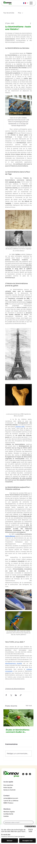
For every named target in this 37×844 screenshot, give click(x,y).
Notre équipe (7, 787)
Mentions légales (9, 811)
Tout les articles (8, 13)
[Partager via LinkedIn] (16, 695)
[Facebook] (30, 774)
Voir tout (29, 705)
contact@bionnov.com (10, 798)
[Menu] (31, 3)
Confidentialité (8, 814)
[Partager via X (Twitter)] (11, 695)
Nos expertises (8, 785)
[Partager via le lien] (21, 695)
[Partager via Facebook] (6, 695)
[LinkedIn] (23, 774)
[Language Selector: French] (25, 3)
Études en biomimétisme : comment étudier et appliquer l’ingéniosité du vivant (18, 731)
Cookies (6, 816)
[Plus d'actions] (30, 23)
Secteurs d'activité (9, 790)
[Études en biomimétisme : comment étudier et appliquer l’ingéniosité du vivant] (18, 717)
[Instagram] (27, 774)
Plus (19, 13)
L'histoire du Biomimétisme (15, 689)
